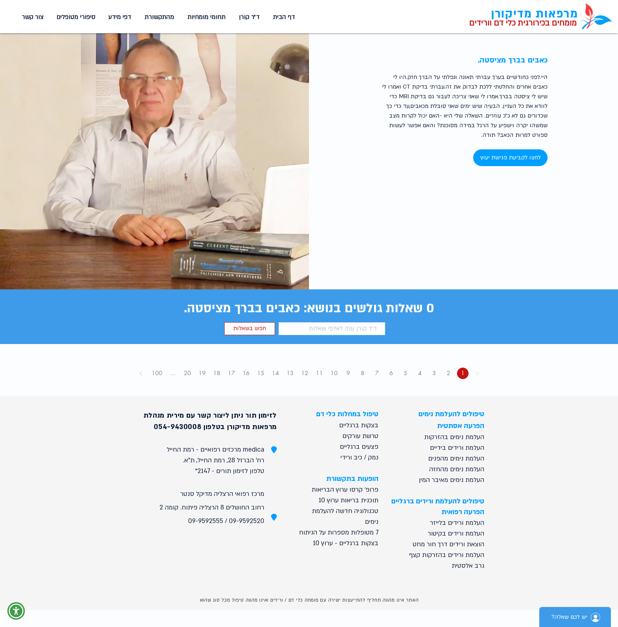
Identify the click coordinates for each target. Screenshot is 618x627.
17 (231, 373)
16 (246, 373)
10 (334, 373)
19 (202, 373)
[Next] (141, 373)
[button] (205, 17)
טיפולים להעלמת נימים (451, 414)
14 (275, 373)
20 (187, 373)
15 (260, 373)
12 (304, 373)
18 (216, 373)
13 (290, 373)
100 (157, 373)
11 (319, 373)
